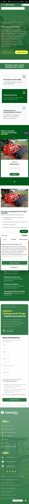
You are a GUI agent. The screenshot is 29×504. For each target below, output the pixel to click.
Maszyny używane (9, 429)
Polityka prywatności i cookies (8, 495)
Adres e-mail (5, 358)
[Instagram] (7, 471)
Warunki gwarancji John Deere (16, 476)
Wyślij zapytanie (7, 52)
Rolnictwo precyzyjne (10, 446)
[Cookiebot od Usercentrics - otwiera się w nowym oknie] (21, 235)
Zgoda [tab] (4, 239)
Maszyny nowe (9, 425)
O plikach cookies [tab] (23, 239)
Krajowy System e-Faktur (7, 483)
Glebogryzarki (19, 22)
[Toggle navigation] (2, 5)
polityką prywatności (11, 381)
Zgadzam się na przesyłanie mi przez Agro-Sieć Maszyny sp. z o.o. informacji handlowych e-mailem (15, 386)
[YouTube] (10, 471)
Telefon (4, 351)
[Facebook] (12, 471)
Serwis (6, 439)
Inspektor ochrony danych (8, 498)
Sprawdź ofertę (21, 52)
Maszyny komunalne (10, 432)
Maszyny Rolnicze (11, 22)
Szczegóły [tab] (13, 239)
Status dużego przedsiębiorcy (8, 488)
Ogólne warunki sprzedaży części (9, 479)
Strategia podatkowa (6, 491)
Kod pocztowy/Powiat (8, 365)
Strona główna (4, 22)
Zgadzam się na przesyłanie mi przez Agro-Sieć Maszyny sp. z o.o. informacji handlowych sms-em (15, 391)
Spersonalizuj (14, 267)
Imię (3, 345)
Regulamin (4, 476)
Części (6, 443)
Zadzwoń (24, 231)
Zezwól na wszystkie (14, 262)
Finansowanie (8, 436)
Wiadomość (5, 372)
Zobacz (14, 174)
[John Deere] (25, 5)
